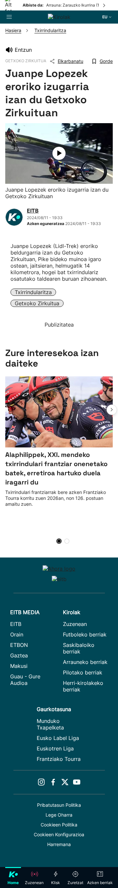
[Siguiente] (104, 5)
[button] (112, 410)
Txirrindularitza (33, 292)
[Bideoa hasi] (59, 153)
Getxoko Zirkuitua (37, 303)
